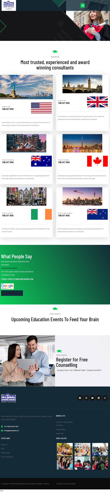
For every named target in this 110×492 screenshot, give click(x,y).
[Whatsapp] (105, 398)
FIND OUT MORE (8, 109)
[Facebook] (80, 398)
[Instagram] (86, 398)
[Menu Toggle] (83, 5)
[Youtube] (92, 398)
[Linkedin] (99, 398)
